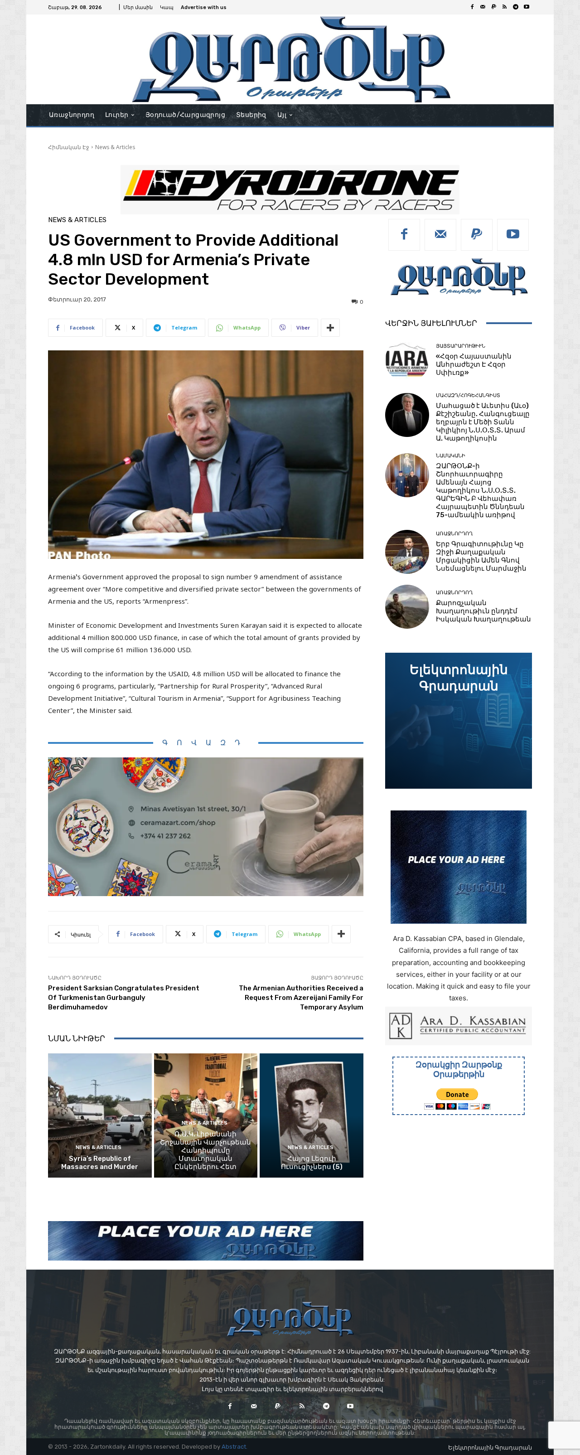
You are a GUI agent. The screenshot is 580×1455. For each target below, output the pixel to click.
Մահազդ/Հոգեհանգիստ (468, 395)
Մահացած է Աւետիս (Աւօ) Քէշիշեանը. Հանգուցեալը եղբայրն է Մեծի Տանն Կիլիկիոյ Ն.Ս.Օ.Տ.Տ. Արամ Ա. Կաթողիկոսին (483, 422)
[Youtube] (526, 7)
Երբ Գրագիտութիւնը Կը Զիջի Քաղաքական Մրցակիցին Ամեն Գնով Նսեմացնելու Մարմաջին (481, 556)
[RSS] (504, 7)
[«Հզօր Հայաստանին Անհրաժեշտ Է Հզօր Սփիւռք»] (407, 360)
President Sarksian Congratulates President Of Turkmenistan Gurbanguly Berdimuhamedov (123, 997)
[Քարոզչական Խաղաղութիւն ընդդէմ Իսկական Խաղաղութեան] (407, 607)
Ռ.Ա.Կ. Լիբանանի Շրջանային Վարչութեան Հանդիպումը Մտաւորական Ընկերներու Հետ (205, 1150)
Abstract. (234, 1446)
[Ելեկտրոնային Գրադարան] (458, 721)
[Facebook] (472, 7)
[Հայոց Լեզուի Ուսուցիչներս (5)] (311, 1115)
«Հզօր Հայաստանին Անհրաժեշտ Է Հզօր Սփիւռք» (474, 364)
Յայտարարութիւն (460, 346)
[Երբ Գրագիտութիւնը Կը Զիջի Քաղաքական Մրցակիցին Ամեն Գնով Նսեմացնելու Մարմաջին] (407, 552)
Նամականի (450, 455)
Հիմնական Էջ (68, 147)
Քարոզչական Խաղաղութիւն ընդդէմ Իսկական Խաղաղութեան (483, 611)
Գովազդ (205, 742)
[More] (330, 328)
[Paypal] (493, 7)
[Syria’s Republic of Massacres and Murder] (100, 1115)
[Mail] (483, 7)
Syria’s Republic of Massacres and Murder (99, 1162)
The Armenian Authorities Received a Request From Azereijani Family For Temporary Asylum (301, 997)
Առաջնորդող (454, 533)
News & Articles (115, 147)
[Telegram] (515, 7)
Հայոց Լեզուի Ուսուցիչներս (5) (312, 1162)
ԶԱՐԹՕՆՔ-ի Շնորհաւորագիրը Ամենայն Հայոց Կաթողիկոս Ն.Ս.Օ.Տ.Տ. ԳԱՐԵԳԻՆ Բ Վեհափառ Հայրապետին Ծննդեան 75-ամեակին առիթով (480, 490)
